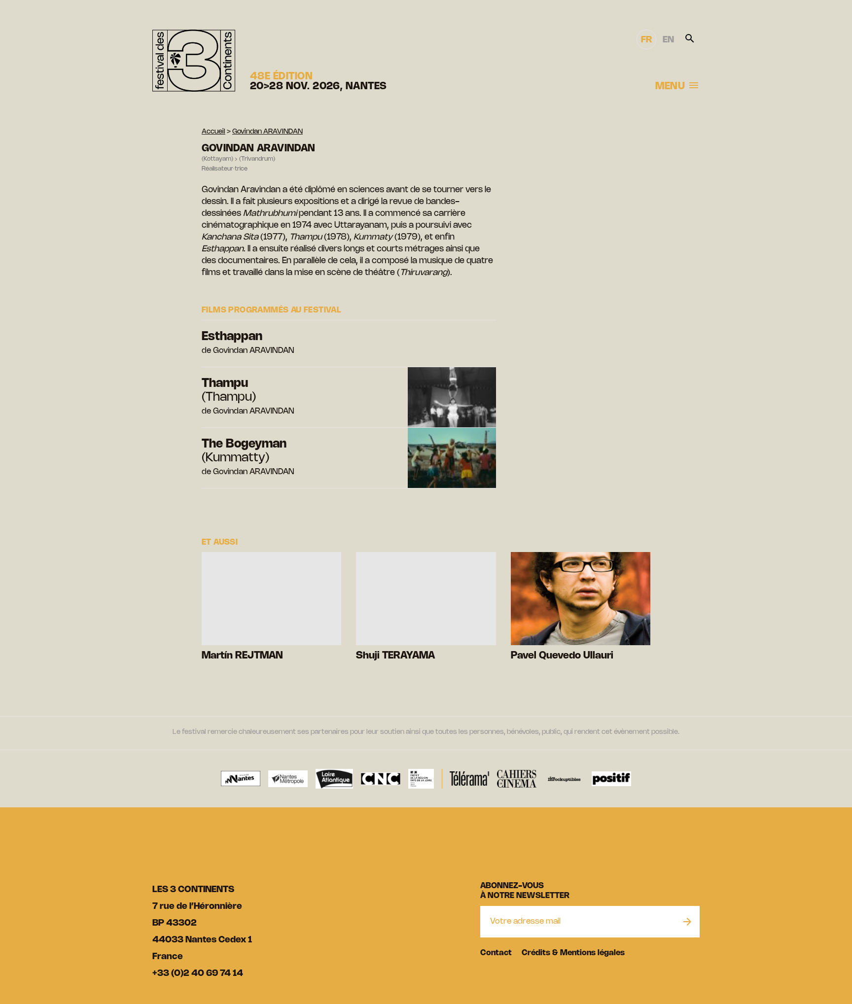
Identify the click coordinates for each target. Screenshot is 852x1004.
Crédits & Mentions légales (573, 953)
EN (668, 40)
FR (646, 40)
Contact (496, 953)
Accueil (213, 132)
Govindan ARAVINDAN (267, 132)
